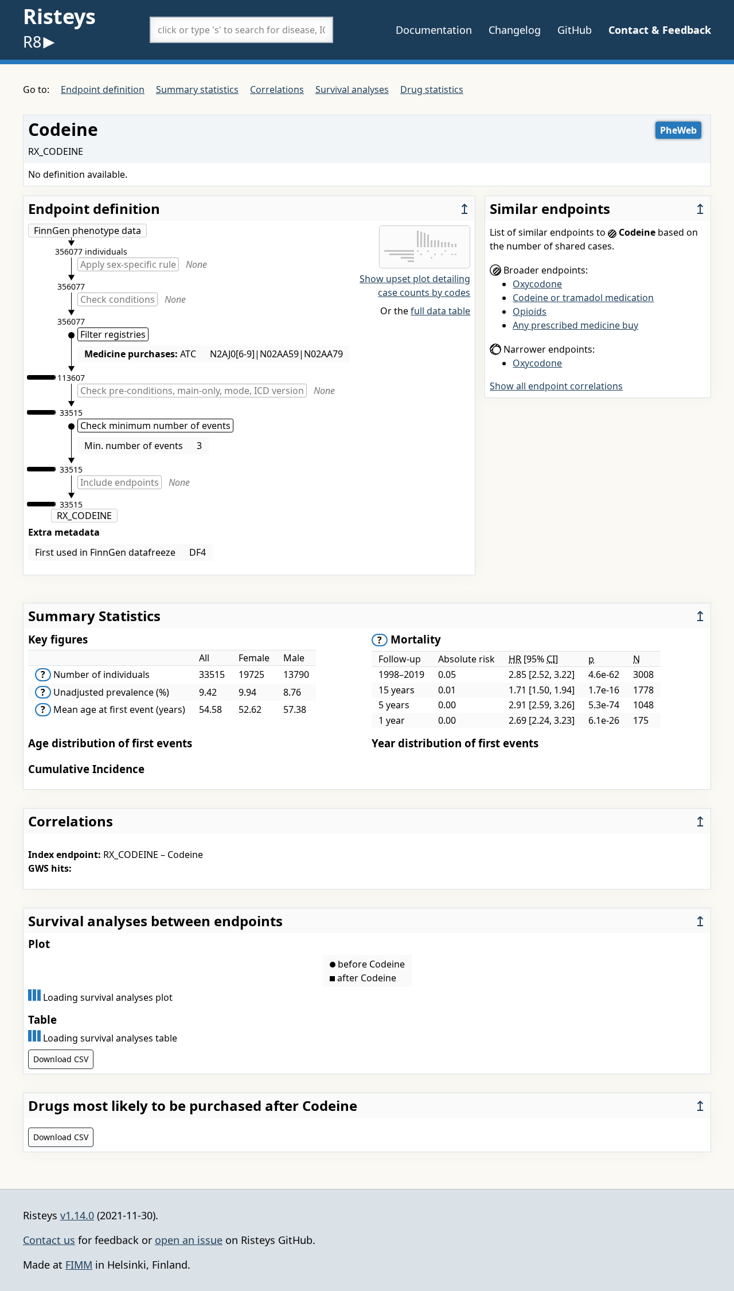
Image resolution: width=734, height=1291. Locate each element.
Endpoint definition (103, 89)
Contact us (49, 1240)
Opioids (529, 311)
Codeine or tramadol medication (583, 297)
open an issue (188, 1240)
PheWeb (678, 130)
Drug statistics (431, 89)
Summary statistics (197, 89)
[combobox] (241, 30)
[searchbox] (241, 30)
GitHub (574, 30)
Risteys (59, 16)
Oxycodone (537, 284)
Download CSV (60, 1059)
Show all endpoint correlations (556, 386)
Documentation (434, 30)
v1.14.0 (77, 1215)
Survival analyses (352, 89)
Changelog (515, 30)
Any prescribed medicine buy (575, 325)
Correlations (277, 89)
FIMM (78, 1265)
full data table (440, 311)
